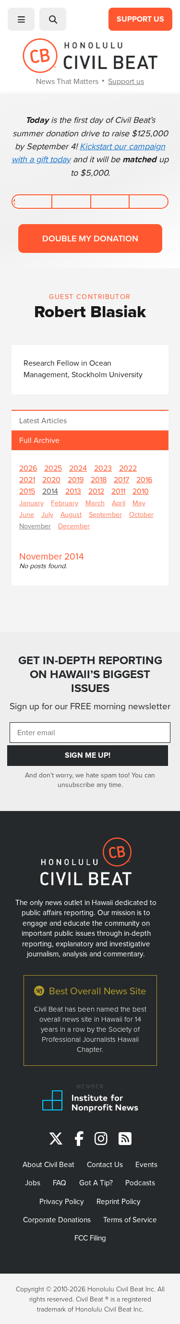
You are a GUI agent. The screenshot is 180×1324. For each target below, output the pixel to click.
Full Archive (39, 440)
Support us (126, 81)
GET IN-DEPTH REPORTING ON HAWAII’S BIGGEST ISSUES (90, 674)
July (47, 514)
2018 (99, 479)
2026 (28, 468)
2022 (128, 468)
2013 (73, 491)
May (138, 503)
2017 (121, 479)
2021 (27, 479)
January (31, 503)
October (141, 514)
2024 (78, 468)
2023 (103, 468)
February (64, 503)
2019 (76, 479)
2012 (96, 491)
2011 (118, 491)
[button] (21, 19)
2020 (51, 479)
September (105, 514)
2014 (50, 491)
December (74, 526)
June (26, 514)
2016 (144, 479)
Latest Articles (43, 420)
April (118, 503)
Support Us (140, 18)
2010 (140, 491)
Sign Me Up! (87, 755)
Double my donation (90, 238)
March (95, 503)
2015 (27, 491)
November (35, 526)
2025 (53, 468)
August (71, 514)
